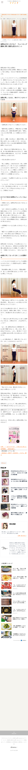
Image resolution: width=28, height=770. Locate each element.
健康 (4, 18)
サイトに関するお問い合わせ (16, 738)
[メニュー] (2, 2)
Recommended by (17, 640)
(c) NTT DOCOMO (14, 750)
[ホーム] (1, 18)
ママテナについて (5, 738)
